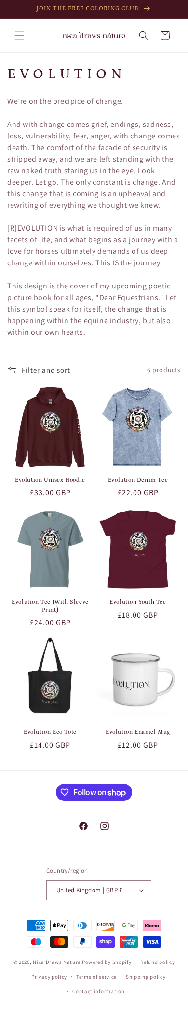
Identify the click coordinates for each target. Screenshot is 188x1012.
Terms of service (96, 977)
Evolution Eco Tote (50, 732)
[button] (19, 35)
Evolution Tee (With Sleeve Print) (50, 606)
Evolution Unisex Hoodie (50, 480)
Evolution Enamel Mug (138, 732)
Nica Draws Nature (57, 962)
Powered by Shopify (107, 962)
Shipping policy (146, 977)
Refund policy (157, 962)
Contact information (98, 991)
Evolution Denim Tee (138, 480)
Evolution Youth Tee (137, 602)
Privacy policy (49, 977)
